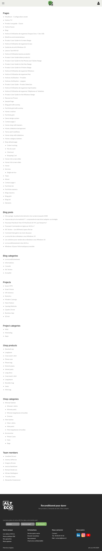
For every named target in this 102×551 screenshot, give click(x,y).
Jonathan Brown (10, 456)
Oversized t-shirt (11, 356)
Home (7, 166)
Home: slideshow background (15, 128)
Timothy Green (10, 476)
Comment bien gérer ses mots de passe (18, 233)
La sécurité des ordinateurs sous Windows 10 (20, 236)
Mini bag (8, 390)
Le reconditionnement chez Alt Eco (17, 243)
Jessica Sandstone (11, 466)
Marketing (8, 333)
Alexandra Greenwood (12, 480)
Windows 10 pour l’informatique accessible (19, 246)
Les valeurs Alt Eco (9, 534)
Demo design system (12, 118)
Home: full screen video (13, 162)
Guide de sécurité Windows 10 (15, 47)
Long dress (8, 373)
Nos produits (42, 508)
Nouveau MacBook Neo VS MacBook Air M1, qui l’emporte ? (26, 223)
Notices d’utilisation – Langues (15, 81)
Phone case (9, 359)
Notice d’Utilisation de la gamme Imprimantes (20, 88)
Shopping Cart (12, 155)
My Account (11, 149)
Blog (6, 30)
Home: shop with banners (13, 125)
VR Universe (9, 293)
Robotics (8, 296)
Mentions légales (8, 548)
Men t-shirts (11, 423)
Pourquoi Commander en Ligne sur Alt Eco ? (20, 226)
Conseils (8, 266)
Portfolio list (9, 186)
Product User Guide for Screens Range (18, 40)
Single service (11, 172)
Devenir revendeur (33, 536)
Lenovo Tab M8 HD (12, 50)
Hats (8, 440)
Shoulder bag (9, 383)
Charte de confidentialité (35, 541)
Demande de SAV (53, 508)
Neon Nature (9, 303)
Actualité (8, 273)
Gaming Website (11, 306)
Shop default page (11, 142)
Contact (54, 533)
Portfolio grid (9, 115)
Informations (9, 263)
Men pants (10, 426)
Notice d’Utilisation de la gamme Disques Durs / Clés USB (24, 34)
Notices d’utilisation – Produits (15, 78)
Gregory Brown (10, 463)
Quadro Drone (10, 309)
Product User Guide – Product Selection (18, 84)
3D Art (7, 316)
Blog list (8, 199)
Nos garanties (7, 539)
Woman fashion (10, 403)
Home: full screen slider (13, 159)
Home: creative (10, 111)
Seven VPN (9, 286)
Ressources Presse (11, 98)
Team (7, 176)
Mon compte (64, 508)
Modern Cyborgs (11, 299)
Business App (9, 313)
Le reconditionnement (12, 259)
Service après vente (33, 533)
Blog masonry (9, 193)
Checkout (10, 152)
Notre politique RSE (9, 536)
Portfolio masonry (11, 189)
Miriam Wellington (11, 473)
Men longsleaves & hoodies (16, 430)
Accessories (9, 433)
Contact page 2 (10, 122)
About (7, 179)
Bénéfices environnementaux (15, 37)
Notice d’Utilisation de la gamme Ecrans (18, 44)
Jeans (7, 386)
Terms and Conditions (12, 132)
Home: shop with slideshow (14, 135)
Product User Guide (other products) (17, 57)
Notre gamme (7, 541)
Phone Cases (11, 436)
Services (8, 169)
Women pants (11, 409)
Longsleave (9, 379)
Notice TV (8, 20)
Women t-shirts (12, 406)
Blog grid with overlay (12, 105)
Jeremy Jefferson (11, 460)
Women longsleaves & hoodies (17, 413)
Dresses (9, 416)
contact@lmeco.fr (61, 538)
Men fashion (9, 419)
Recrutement (31, 538)
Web (6, 329)
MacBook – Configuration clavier (16, 17)
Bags (8, 443)
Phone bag (8, 362)
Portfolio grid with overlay (14, 108)
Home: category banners (13, 138)
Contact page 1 (10, 182)
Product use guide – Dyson (14, 23)
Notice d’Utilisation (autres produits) (17, 54)
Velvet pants (9, 369)
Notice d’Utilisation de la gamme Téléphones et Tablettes (24, 91)
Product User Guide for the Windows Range (20, 94)
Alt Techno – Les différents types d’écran (18, 229)
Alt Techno (8, 269)
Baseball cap (9, 349)
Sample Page (9, 101)
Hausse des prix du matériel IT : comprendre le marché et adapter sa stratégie (31, 219)
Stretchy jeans (10, 366)
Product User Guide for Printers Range (18, 67)
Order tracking (12, 145)
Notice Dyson (9, 27)
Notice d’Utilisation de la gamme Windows (19, 71)
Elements (8, 203)
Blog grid (8, 196)
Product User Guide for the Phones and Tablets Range (23, 61)
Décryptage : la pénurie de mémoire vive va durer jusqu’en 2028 (26, 216)
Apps (7, 336)
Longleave (8, 352)
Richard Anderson (11, 470)
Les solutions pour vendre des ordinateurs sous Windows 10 (25, 240)
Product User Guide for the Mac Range (18, 64)
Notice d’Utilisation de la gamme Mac (18, 74)
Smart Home (9, 289)
